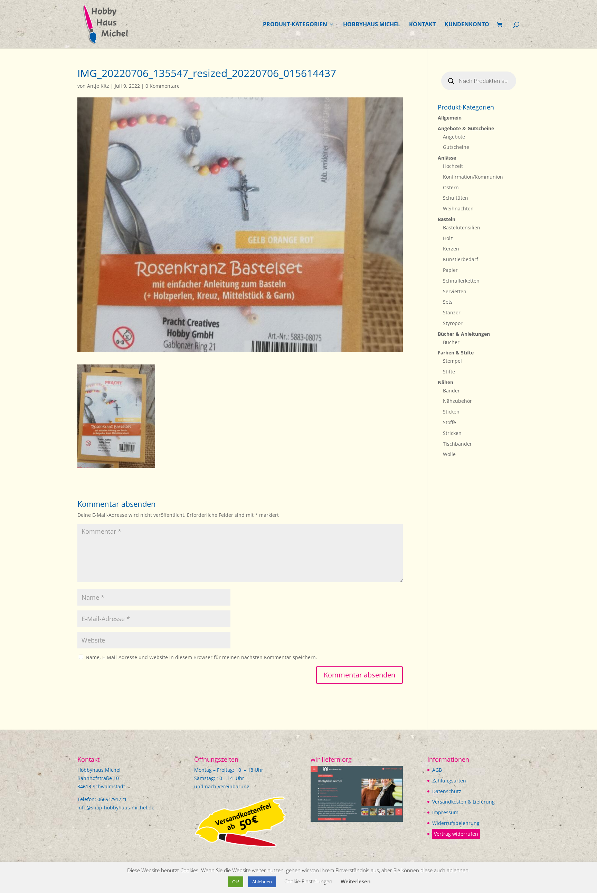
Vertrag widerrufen (456, 833)
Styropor (453, 323)
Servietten (454, 291)
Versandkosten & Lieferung (463, 801)
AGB (437, 770)
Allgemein (450, 117)
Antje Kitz (98, 86)
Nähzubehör (457, 401)
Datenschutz (446, 791)
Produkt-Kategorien (295, 25)
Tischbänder (457, 443)
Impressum (445, 812)
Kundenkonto (467, 25)
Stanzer (452, 312)
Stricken (452, 433)
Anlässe (447, 157)
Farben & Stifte (456, 352)
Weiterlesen (356, 881)
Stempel (452, 361)
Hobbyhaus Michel (371, 25)
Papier (450, 270)
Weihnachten (458, 208)
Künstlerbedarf (460, 259)
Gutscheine (456, 147)
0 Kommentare (162, 86)
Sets (448, 301)
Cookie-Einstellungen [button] (308, 881)
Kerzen (451, 248)
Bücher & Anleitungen (464, 334)
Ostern (451, 187)
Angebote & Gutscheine (466, 128)
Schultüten (455, 197)
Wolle (449, 454)
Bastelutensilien (461, 227)
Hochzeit (453, 166)
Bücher (451, 342)
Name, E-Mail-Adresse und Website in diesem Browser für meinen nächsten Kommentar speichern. (201, 657)
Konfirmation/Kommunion (473, 176)
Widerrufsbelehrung (456, 823)
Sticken (451, 411)
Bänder (451, 390)
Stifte (449, 371)
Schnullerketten (461, 280)
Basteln (446, 219)
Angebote (454, 136)
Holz (448, 238)
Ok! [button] (235, 881)
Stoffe (449, 422)
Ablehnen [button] (262, 881)
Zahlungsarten (449, 780)
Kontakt (422, 25)
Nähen (445, 382)
